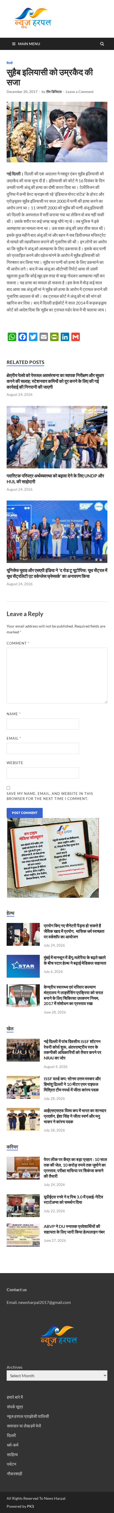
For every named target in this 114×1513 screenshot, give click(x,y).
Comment (18, 643)
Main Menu (29, 43)
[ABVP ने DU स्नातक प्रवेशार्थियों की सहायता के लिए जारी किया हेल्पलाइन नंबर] (23, 1226)
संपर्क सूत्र (15, 1406)
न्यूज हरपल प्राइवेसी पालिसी (28, 1416)
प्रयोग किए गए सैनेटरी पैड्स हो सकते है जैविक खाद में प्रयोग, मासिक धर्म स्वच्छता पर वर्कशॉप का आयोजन (74, 931)
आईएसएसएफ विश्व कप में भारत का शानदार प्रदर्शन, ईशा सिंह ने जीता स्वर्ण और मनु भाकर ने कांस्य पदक (75, 1116)
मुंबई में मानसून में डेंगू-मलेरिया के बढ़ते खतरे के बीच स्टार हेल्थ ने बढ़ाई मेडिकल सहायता (75, 960)
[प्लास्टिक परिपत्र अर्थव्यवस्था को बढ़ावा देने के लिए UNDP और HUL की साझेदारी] (57, 469)
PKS (30, 1506)
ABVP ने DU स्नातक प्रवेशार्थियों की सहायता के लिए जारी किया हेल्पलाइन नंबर (74, 1229)
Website (15, 763)
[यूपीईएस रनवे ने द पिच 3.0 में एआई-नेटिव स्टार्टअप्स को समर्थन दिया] (23, 1197)
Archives (15, 1367)
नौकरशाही (14, 1473)
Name (14, 714)
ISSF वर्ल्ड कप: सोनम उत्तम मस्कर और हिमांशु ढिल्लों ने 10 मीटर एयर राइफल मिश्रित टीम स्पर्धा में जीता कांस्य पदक (72, 1084)
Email (14, 738)
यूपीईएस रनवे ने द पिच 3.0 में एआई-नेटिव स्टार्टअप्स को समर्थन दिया (73, 1199)
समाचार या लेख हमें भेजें (24, 1425)
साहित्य (12, 1454)
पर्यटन (11, 1464)
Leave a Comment (80, 92)
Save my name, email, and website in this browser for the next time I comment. (50, 796)
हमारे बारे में (15, 1397)
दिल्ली (9, 63)
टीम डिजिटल (54, 92)
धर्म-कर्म (12, 1444)
